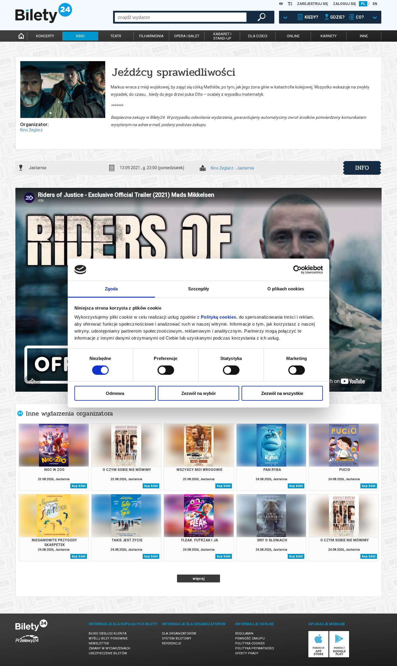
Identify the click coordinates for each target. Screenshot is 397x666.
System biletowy (176, 638)
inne (364, 36)
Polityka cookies (250, 643)
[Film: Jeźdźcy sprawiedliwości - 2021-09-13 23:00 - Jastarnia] (62, 90)
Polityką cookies (218, 317)
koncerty (45, 36)
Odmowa (115, 393)
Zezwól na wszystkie (282, 393)
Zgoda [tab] (111, 288)
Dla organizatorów (179, 633)
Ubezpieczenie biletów (108, 653)
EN (375, 4)
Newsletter (99, 643)
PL (363, 4)
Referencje (171, 643)
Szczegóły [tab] (198, 288)
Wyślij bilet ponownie (108, 638)
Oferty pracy (246, 653)
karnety (329, 36)
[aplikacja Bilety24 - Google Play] (339, 656)
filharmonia (151, 36)
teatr (115, 36)
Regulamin (244, 633)
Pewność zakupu (250, 638)
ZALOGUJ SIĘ (344, 4)
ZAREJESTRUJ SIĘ (312, 4)
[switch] (166, 370)
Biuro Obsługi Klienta (107, 633)
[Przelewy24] (27, 644)
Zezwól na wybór (198, 393)
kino (80, 36)
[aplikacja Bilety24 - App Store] (318, 656)
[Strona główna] (43, 21)
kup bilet (78, 486)
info (362, 168)
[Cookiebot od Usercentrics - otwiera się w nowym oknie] (297, 269)
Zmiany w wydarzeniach (109, 648)
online (293, 36)
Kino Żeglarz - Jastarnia (232, 168)
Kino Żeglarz (31, 130)
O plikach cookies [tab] (285, 288)
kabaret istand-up (222, 36)
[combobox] (180, 17)
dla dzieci (257, 36)
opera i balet (186, 36)
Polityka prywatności (254, 648)
